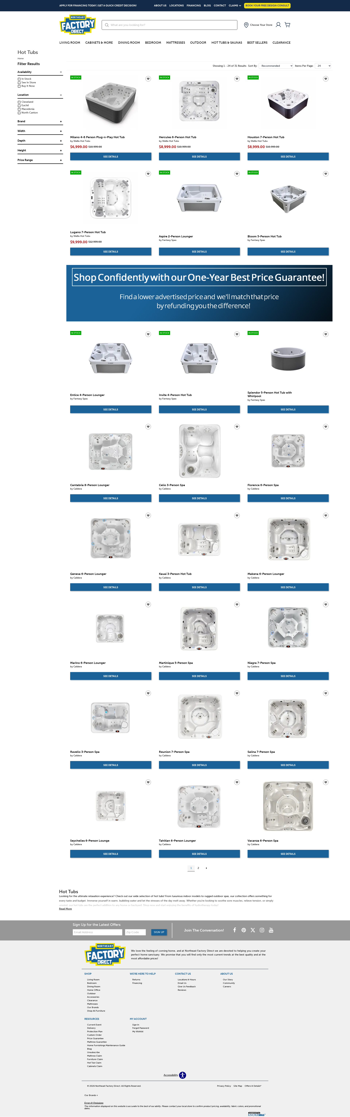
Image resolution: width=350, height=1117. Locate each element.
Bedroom (153, 42)
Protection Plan (94, 1031)
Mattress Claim (94, 1056)
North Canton (29, 112)
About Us (160, 5)
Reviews (182, 990)
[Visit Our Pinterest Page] (244, 930)
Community (229, 983)
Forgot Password (140, 1028)
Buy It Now (28, 86)
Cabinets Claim (94, 1066)
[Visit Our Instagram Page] (262, 930)
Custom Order (94, 1035)
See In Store (28, 82)
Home (21, 58)
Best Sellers (257, 42)
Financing (194, 5)
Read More (65, 909)
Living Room (69, 42)
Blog (207, 5)
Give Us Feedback (187, 986)
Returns (136, 979)
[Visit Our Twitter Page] (253, 930)
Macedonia (27, 109)
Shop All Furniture (96, 1010)
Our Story (228, 979)
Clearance (282, 42)
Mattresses (175, 42)
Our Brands (93, 1007)
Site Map (238, 1086)
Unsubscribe (93, 1052)
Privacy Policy (224, 1086)
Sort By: (252, 66)
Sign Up (159, 932)
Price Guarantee (95, 1038)
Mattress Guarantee (97, 1042)
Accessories (93, 997)
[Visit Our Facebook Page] (235, 930)
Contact (220, 5)
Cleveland (27, 101)
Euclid (25, 105)
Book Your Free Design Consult (267, 5)
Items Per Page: (304, 66)
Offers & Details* (253, 1086)
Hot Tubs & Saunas (226, 42)
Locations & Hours (187, 979)
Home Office (93, 990)
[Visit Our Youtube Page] (271, 930)
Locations (176, 5)
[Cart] (287, 25)
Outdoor (198, 42)
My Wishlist (137, 1031)
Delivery (91, 1028)
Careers (227, 986)
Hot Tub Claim (94, 1062)
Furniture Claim (95, 1059)
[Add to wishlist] (148, 78)
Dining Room (129, 42)
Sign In (135, 1024)
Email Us (182, 983)
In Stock (26, 79)
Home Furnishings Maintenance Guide (106, 1045)
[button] (257, 25)
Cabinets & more (99, 42)
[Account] (278, 25)
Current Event (94, 1024)
